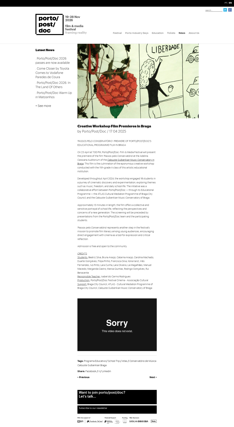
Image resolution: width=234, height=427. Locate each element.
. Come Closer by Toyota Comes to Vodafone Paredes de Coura (52, 73)
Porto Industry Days (136, 33)
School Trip (114, 361)
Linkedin (106, 371)
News (182, 33)
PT (226, 3)
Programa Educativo (95, 361)
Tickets (171, 33)
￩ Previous (83, 377)
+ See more (43, 105)
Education (158, 33)
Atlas (124, 361)
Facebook (90, 371)
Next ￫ (153, 377)
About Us (194, 33)
